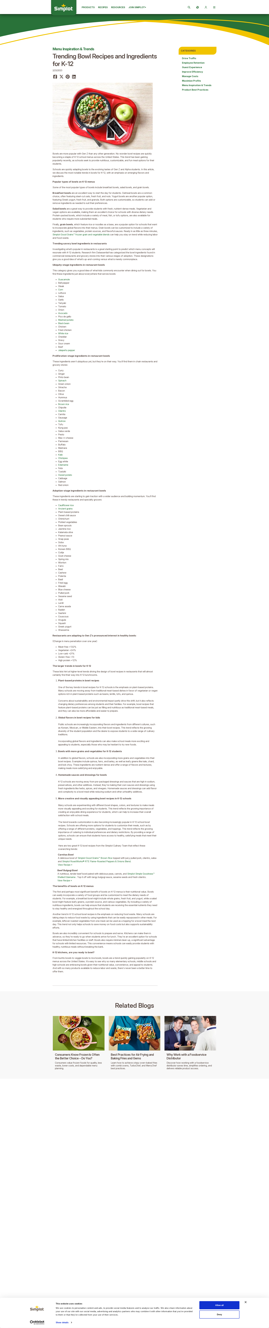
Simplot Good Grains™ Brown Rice (95, 858)
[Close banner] (246, 1302)
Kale (60, 454)
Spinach (62, 380)
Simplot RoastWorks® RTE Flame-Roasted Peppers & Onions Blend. (96, 861)
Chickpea (63, 458)
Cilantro (62, 410)
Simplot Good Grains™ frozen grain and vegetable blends (81, 234)
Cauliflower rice (66, 505)
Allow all (219, 1305)
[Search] (189, 7)
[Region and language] (197, 7)
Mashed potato (66, 319)
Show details (62, 1322)
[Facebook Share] (55, 76)
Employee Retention (193, 62)
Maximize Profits (191, 80)
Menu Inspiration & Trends (73, 49)
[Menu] (214, 7)
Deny (219, 1314)
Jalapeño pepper (66, 350)
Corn (60, 289)
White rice (63, 333)
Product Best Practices (195, 89)
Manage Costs (190, 76)
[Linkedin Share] (74, 76)
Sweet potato (65, 475)
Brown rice (63, 404)
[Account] (205, 7)
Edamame (63, 464)
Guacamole (64, 279)
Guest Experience (192, 67)
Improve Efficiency (192, 71)
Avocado (63, 313)
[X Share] (61, 76)
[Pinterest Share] (67, 76)
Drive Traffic (189, 58)
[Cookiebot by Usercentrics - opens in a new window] (37, 1322)
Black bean (63, 323)
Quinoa (61, 421)
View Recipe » (65, 864)
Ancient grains (65, 508)
